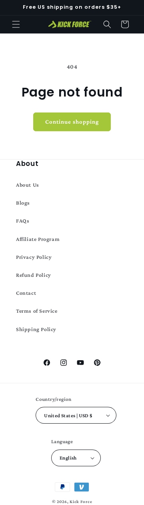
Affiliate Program (38, 239)
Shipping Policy (36, 329)
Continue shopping (72, 121)
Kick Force (81, 501)
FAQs (22, 220)
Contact (26, 293)
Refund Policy (33, 275)
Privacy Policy (34, 257)
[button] (16, 24)
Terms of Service (37, 311)
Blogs (23, 202)
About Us (27, 184)
